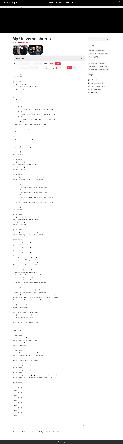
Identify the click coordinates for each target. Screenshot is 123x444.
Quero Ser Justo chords (98, 86)
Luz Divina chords (96, 89)
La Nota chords (95, 80)
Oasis (102, 63)
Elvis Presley (93, 57)
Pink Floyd (92, 66)
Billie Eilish (100, 50)
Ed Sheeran (102, 53)
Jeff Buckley (93, 63)
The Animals (93, 69)
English (57, 63)
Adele (91, 50)
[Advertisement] (61, 21)
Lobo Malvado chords (97, 83)
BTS (16, 43)
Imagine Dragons (93, 60)
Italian (51, 63)
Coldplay (24, 43)
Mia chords (94, 92)
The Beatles (103, 69)
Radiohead (103, 66)
